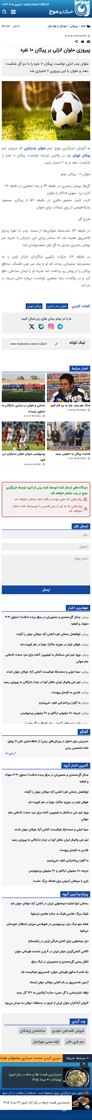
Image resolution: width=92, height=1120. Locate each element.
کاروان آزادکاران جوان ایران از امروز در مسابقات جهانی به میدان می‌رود (46, 1003)
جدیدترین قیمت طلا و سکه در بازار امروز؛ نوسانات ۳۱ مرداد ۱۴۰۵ (34, 1077)
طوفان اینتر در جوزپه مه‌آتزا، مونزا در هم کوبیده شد (58, 802)
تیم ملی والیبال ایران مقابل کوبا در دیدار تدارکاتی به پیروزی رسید (50, 839)
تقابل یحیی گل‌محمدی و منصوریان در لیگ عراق (59, 961)
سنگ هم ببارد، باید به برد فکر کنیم (70, 405)
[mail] (88, 42)
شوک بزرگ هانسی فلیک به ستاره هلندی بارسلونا (59, 913)
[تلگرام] (60, 327)
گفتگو (84, 732)
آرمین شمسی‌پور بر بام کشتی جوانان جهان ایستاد (58, 982)
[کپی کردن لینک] (34, 344)
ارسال (46, 589)
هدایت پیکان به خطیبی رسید (72, 454)
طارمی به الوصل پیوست (74, 850)
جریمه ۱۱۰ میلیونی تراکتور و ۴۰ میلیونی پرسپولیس (58, 870)
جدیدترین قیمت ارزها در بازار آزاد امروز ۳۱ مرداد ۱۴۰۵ (36, 1102)
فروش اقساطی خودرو (68, 1031)
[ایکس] (31, 326)
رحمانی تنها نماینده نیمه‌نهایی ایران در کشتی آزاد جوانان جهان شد (49, 903)
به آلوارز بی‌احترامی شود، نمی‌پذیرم (67, 860)
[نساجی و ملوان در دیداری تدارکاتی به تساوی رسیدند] (23, 387)
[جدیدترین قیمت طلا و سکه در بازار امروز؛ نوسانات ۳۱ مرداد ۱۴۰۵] (76, 1077)
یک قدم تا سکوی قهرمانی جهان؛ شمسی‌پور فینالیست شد (54, 972)
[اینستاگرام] (51, 326)
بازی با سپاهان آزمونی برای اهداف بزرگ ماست (60, 881)
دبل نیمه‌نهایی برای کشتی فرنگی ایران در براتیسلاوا (58, 941)
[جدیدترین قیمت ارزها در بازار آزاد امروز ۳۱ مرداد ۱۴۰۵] (82, 1102)
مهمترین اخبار (78, 608)
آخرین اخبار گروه (76, 765)
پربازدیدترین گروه (75, 894)
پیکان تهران (81, 155)
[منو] (13, 12)
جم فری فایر (75, 1041)
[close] (84, 1063)
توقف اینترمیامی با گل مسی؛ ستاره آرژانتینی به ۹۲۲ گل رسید (52, 992)
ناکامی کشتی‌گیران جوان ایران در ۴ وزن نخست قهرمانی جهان (51, 951)
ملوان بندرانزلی (35, 148)
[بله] (41, 326)
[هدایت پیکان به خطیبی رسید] (68, 435)
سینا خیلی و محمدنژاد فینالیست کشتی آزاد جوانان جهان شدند (51, 829)
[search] (4, 12)
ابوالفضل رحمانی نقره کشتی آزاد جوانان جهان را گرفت (56, 792)
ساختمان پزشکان (32, 1031)
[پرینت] (82, 42)
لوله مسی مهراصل (46, 1041)
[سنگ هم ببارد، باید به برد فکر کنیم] (68, 387)
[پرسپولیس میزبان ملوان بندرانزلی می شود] (23, 435)
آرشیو (12, 753)
